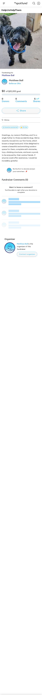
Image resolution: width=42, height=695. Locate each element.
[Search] (34, 3)
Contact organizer (27, 254)
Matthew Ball (22, 244)
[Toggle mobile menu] (4, 3)
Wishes (6, 120)
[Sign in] (38, 3)
